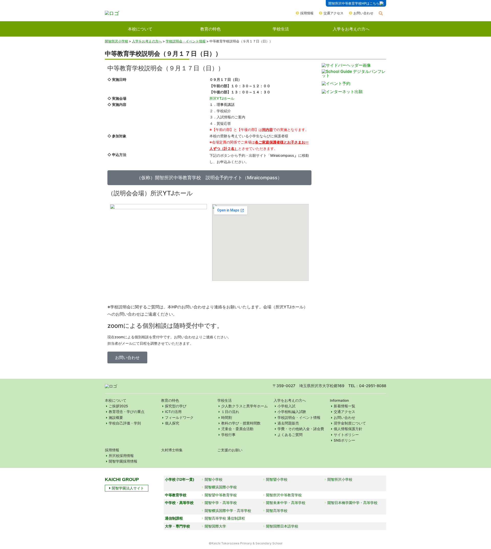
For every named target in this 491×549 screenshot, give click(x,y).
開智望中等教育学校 (221, 495)
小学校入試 (286, 406)
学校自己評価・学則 (125, 423)
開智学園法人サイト (128, 488)
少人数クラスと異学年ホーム (244, 406)
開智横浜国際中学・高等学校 (228, 510)
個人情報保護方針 (348, 429)
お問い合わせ (363, 13)
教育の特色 (210, 28)
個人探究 (172, 423)
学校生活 (281, 28)
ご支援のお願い (229, 450)
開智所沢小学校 (116, 41)
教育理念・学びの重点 (126, 412)
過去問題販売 (288, 423)
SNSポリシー (344, 440)
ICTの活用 (173, 412)
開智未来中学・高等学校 (285, 502)
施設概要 (116, 418)
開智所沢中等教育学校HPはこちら (354, 3)
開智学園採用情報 (123, 461)
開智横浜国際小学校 (221, 487)
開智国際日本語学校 (282, 526)
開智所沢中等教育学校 (284, 495)
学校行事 (228, 435)
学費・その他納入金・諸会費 (300, 429)
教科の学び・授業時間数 (241, 423)
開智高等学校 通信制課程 (225, 518)
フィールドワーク (179, 418)
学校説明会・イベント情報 (298, 418)
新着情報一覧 (344, 406)
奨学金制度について (350, 423)
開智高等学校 (276, 510)
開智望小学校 (276, 479)
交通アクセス (333, 13)
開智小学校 (213, 479)
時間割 (226, 418)
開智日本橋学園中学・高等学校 (352, 502)
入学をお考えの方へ (351, 28)
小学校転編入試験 (291, 412)
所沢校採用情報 (121, 456)
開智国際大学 (215, 526)
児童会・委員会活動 (237, 429)
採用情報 (307, 13)
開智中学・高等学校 (221, 502)
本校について (140, 28)
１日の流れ (230, 412)
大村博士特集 (172, 450)
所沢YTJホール (221, 98)
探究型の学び (175, 406)
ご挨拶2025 (118, 406)
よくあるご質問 (290, 435)
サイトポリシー (346, 435)
